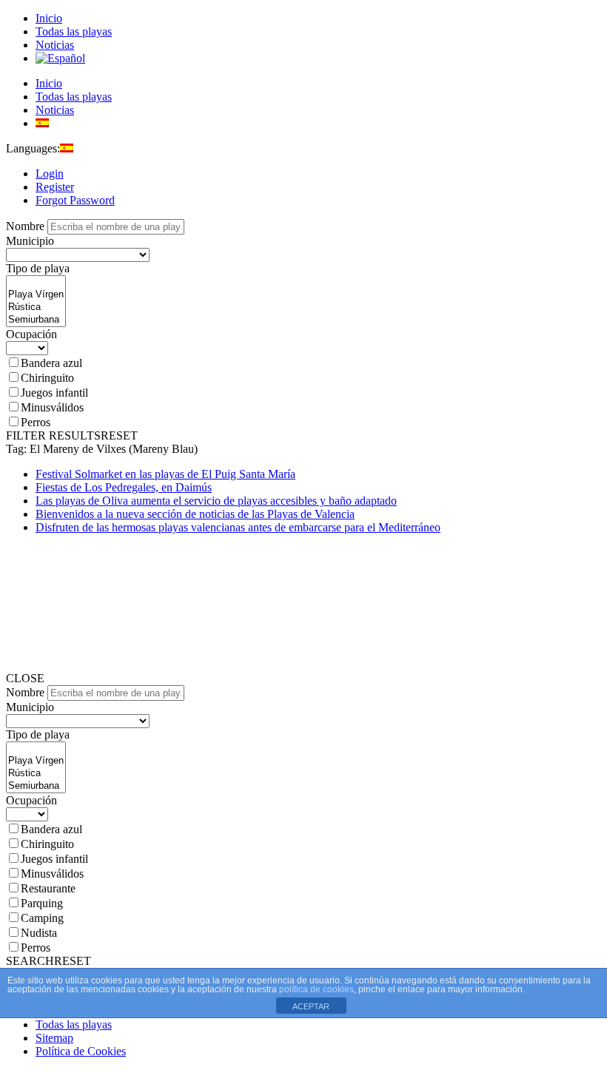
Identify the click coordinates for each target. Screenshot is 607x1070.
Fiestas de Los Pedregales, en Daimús (124, 487)
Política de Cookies (81, 1051)
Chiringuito (47, 377)
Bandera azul (51, 363)
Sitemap (54, 1038)
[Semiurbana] (36, 320)
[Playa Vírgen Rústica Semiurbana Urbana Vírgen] (36, 320)
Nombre (25, 226)
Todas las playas (74, 31)
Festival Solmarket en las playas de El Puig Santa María (165, 474)
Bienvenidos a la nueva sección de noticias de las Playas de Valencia (195, 514)
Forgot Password (75, 200)
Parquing (42, 903)
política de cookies (316, 989)
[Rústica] (36, 307)
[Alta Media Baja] (27, 347)
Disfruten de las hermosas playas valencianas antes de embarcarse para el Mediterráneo (238, 527)
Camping (42, 918)
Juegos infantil (54, 392)
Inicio (49, 18)
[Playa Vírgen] (36, 295)
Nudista (39, 932)
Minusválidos (52, 407)
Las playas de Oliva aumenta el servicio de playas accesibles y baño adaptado (216, 500)
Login (50, 173)
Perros (35, 422)
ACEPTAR (310, 1006)
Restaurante (48, 888)
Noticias (55, 44)
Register (55, 187)
